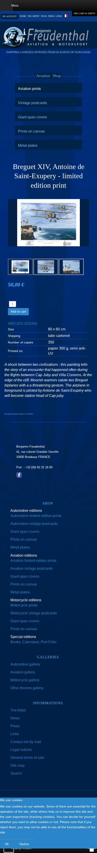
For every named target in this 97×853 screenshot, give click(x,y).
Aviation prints (29, 89)
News (44, 16)
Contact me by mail (25, 742)
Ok (7, 844)
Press (51, 16)
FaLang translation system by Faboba (19, 414)
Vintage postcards (32, 103)
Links (59, 16)
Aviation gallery (22, 672)
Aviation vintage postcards (31, 568)
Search (16, 773)
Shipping (14, 336)
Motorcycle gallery (24, 680)
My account (9, 16)
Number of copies (20, 342)
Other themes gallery (27, 688)
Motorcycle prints (23, 605)
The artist (33, 16)
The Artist (17, 710)
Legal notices (21, 750)
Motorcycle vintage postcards (33, 613)
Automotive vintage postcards (34, 524)
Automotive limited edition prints (35, 516)
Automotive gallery (25, 664)
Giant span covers (32, 117)
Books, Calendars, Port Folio (33, 642)
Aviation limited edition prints (33, 561)
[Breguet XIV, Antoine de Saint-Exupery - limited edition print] (48, 222)
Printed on (15, 351)
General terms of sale (27, 757)
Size (11, 329)
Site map (17, 765)
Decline (24, 844)
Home (23, 16)
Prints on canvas (31, 131)
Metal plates (27, 145)
